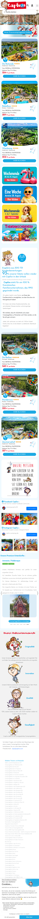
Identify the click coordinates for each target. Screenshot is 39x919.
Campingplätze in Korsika (11, 806)
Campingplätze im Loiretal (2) (12, 778)
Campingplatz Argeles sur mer (12, 867)
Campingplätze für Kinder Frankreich (14, 839)
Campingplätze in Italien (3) (12, 804)
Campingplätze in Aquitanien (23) (13, 780)
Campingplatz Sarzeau (10, 871)
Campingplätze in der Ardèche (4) (13, 788)
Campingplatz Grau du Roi (11, 851)
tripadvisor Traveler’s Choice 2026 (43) (14, 826)
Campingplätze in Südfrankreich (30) (14, 812)
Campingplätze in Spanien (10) (12, 810)
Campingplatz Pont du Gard (12, 863)
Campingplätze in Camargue (12, 875)
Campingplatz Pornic (10, 859)
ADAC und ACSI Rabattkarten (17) (13, 762)
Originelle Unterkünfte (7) (11, 824)
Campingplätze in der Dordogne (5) (13, 792)
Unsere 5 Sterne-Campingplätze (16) (14, 827)
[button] (1, 593)
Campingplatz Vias (9, 865)
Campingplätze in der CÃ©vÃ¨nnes (13, 877)
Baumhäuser (8, 841)
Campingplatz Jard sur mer (11, 869)
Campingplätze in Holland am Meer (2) (14, 802)
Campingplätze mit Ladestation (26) (14, 816)
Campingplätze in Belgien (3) (12, 784)
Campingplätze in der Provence (12, 843)
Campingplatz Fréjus (10, 873)
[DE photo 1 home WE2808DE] (19, 175)
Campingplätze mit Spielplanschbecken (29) (16, 820)
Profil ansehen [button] (32, 508)
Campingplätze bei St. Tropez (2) (13, 768)
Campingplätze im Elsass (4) (12, 772)
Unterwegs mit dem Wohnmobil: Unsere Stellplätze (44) (18, 833)
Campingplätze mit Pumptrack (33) (13, 818)
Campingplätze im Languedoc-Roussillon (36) (16, 776)
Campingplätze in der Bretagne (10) (13, 790)
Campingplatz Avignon (10, 857)
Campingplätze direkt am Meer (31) (13, 770)
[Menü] (37, 5)
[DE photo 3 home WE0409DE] (19, 213)
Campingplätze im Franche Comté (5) (14, 774)
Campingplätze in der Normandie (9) (14, 794)
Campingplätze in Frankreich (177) (13, 800)
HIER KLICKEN (19, 76)
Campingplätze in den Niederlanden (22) (15, 786)
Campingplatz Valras (10, 853)
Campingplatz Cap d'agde (11, 855)
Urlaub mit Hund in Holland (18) (12, 835)
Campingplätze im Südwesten (12, 845)
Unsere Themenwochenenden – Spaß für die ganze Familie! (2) (20, 831)
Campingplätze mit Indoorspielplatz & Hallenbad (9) (17, 814)
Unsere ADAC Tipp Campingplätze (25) (14, 829)
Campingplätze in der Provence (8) (13, 798)
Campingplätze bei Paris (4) (11, 766)
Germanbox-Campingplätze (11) (12, 822)
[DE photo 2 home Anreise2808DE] (19, 194)
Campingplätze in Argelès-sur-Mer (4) (14, 782)
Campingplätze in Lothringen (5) (13, 808)
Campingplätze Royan (10, 849)
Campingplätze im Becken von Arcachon (15, 847)
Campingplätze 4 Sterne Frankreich (13, 837)
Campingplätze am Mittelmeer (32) (13, 764)
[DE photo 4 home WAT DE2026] (19, 232)
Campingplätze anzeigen (19, 621)
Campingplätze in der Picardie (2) (13, 796)
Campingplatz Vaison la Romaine (13, 861)
